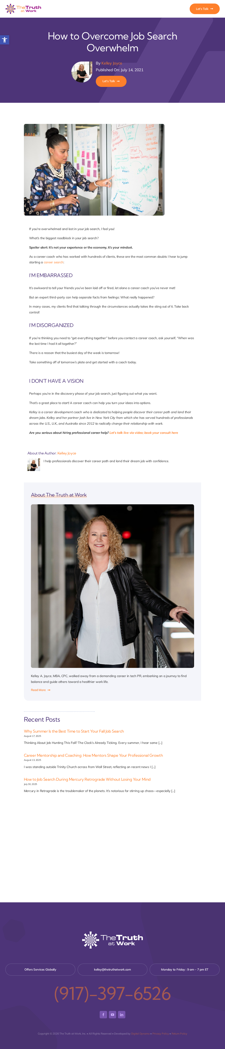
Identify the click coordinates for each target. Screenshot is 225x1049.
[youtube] (112, 1014)
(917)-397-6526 (112, 993)
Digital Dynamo (140, 1033)
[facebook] (103, 1014)
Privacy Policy (160, 1033)
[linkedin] (121, 1014)
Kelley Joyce (111, 63)
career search (54, 262)
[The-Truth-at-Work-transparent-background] (23, 5)
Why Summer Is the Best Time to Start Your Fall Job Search (74, 731)
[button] (4, 39)
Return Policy (179, 1033)
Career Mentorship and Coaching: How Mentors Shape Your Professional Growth (93, 755)
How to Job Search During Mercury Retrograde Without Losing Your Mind (87, 779)
